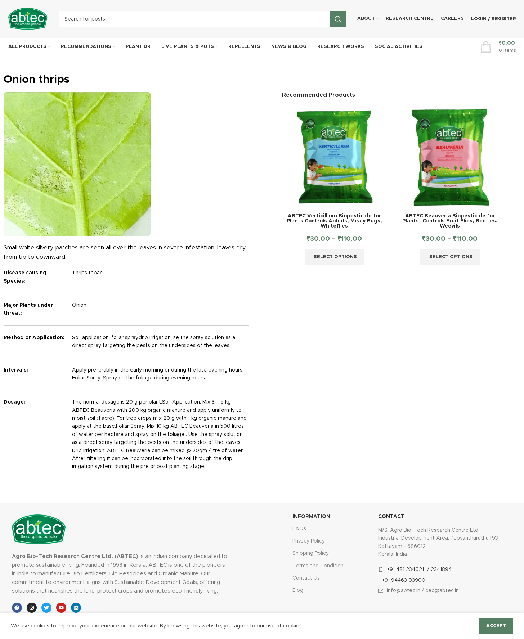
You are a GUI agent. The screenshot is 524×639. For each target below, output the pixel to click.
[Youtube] (61, 608)
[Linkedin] (76, 608)
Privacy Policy (308, 541)
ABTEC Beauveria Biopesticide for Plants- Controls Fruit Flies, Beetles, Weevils (450, 221)
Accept (496, 626)
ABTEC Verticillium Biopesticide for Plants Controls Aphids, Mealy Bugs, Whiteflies (334, 221)
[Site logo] (28, 18)
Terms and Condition (318, 565)
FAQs (299, 528)
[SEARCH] (338, 19)
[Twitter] (46, 608)
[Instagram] (32, 608)
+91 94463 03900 (403, 580)
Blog (297, 590)
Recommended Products (318, 95)
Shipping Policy (310, 553)
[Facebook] (17, 608)
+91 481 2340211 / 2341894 (419, 569)
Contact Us (306, 578)
